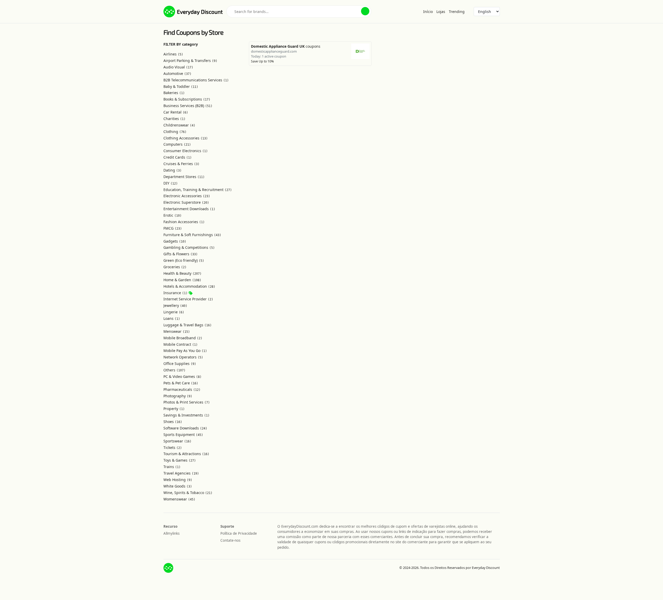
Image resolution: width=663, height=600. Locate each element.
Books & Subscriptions (186, 99)
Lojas (440, 11)
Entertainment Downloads (189, 208)
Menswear (176, 331)
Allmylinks (171, 533)
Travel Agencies (181, 473)
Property (174, 408)
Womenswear (179, 499)
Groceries (174, 266)
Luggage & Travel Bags (187, 324)
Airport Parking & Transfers (190, 60)
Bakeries (174, 92)
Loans (171, 318)
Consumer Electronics (185, 150)
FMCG (172, 228)
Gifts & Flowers (180, 253)
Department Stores (184, 176)
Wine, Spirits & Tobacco (187, 492)
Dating (172, 170)
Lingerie (173, 311)
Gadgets (174, 241)
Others (174, 370)
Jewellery (175, 305)
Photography (177, 395)
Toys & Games (179, 460)
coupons (285, 46)
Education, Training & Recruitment (197, 189)
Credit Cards (177, 157)
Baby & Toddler (180, 86)
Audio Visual (178, 67)
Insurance (175, 292)
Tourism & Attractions (186, 453)
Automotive (177, 73)
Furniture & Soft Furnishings (192, 234)
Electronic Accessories (186, 195)
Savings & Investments (186, 415)
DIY (170, 183)
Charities (174, 118)
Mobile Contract (180, 344)
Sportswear (177, 441)
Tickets (172, 447)
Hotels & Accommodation (189, 286)
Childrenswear (179, 125)
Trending (457, 11)
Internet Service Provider (188, 299)
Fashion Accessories (184, 221)
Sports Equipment (183, 434)
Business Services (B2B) (187, 105)
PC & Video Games (182, 376)
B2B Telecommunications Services (196, 79)
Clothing (174, 131)
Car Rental (175, 112)
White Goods (177, 486)
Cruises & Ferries (181, 163)
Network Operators (183, 357)
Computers (177, 144)
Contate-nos (230, 540)
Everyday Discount (200, 11)
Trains (172, 466)
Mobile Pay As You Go (185, 350)
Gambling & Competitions (189, 247)
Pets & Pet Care (180, 382)
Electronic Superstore (186, 202)
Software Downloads (185, 428)
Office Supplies (179, 363)
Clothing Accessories (185, 138)
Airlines (173, 54)
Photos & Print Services (186, 402)
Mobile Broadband (182, 337)
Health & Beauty (182, 273)
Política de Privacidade (238, 533)
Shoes (172, 421)
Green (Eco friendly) (183, 260)
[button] (365, 11)
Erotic (172, 215)
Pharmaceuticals (181, 389)
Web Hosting (177, 479)
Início (428, 11)
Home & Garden (182, 279)
